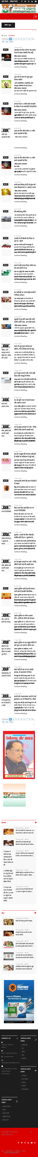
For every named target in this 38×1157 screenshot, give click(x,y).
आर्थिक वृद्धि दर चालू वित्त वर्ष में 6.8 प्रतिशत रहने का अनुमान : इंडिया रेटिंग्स (25, 875)
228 (6, 319)
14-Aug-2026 (18, 47)
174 (6, 50)
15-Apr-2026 (17, 667)
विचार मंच (6, 1120)
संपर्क (23, 1151)
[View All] (35, 822)
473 (27, 918)
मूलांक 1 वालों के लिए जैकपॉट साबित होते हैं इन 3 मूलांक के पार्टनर (24, 537)
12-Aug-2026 (19, 952)
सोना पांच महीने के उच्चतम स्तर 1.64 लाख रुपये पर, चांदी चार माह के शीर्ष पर (25, 833)
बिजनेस (24, 1058)
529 (27, 952)
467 (27, 851)
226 (6, 104)
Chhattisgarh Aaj (24, 1131)
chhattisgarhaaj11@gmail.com (11, 1062)
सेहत (4, 1110)
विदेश (23, 1051)
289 (6, 669)
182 (6, 346)
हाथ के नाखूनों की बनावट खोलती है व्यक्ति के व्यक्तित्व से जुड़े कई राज (25, 457)
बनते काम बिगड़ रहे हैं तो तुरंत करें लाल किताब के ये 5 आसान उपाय (25, 186)
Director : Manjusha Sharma (7, 1045)
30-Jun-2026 (17, 317)
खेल (23, 1055)
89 (3, 42)
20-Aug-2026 (19, 851)
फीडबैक (17, 1151)
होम (3, 1151)
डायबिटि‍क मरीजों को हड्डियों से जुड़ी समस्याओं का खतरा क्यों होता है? (25, 967)
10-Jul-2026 (17, 209)
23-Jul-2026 (17, 155)
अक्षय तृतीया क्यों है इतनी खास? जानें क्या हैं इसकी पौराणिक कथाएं (24, 591)
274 (6, 642)
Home (5, 35)
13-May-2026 (18, 370)
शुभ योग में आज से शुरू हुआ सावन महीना (23, 78)
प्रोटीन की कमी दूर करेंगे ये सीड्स (24, 921)
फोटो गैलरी (5, 2)
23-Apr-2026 (17, 559)
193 (6, 184)
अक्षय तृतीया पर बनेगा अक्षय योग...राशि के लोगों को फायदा (24, 617)
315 (6, 588)
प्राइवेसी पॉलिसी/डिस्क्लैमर (11, 1153)
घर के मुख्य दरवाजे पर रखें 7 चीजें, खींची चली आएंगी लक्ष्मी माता (25, 428)
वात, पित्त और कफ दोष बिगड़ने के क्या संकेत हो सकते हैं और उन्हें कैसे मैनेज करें (24, 957)
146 (6, 292)
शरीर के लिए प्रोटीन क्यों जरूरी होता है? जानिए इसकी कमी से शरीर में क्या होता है (25, 946)
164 (6, 157)
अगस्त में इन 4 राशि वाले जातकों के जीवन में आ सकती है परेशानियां (25, 105)
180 (6, 481)
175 (6, 77)
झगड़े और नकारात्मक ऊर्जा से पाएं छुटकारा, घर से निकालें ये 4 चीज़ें (25, 698)
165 (6, 211)
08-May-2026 (18, 505)
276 (6, 400)
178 (6, 265)
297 (6, 615)
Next (11, 42)
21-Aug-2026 (19, 918)
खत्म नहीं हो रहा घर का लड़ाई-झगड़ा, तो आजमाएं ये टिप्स (24, 671)
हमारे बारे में (9, 1151)
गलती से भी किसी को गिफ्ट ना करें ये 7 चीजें (24, 240)
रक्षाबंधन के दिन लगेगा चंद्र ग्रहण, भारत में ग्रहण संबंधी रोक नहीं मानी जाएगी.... (25, 53)
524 (27, 886)
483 (27, 930)
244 (6, 534)
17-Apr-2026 (17, 640)
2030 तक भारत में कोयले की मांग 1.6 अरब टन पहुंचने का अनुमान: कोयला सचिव (24, 891)
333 (6, 454)
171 (6, 130)
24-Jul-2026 (17, 128)
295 (6, 373)
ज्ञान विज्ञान (25, 1079)
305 (27, 828)
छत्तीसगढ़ (24, 1045)
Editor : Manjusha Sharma (9, 1053)
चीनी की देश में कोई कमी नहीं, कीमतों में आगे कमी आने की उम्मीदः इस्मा (24, 844)
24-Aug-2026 (19, 828)
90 (7, 42)
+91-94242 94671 (9, 1057)
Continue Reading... (21, 67)
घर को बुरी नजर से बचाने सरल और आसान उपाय (24, 401)
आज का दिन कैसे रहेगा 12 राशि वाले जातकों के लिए (24, 132)
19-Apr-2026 (17, 586)
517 (27, 941)
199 (6, 238)
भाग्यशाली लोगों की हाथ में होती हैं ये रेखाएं (25, 482)
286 (6, 696)
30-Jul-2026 (17, 74)
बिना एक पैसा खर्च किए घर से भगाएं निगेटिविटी (24, 509)
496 (27, 964)
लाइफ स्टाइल (6, 1106)
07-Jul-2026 (17, 236)
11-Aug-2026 (19, 964)
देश (23, 1048)
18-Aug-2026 (19, 870)
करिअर (24, 1082)
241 (6, 508)
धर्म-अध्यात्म (25, 1089)
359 (6, 561)
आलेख (24, 1086)
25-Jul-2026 (17, 101)
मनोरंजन (24, 1075)
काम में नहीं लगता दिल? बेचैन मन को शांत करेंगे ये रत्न (25, 267)
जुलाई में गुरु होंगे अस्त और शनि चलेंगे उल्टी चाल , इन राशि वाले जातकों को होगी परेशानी (24, 322)
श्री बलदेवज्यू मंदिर (20, 211)
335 (6, 427)
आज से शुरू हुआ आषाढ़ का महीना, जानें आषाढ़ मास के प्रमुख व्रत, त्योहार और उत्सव (24, 349)
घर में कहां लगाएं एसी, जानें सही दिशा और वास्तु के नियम (24, 374)
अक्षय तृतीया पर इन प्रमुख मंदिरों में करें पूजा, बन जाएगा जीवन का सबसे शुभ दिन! (25, 645)
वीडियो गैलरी (14, 2)
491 (27, 870)
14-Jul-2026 (17, 182)
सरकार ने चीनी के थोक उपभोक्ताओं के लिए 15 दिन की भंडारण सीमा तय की (25, 855)
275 (27, 839)
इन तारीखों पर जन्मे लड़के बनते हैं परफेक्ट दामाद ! (24, 294)
